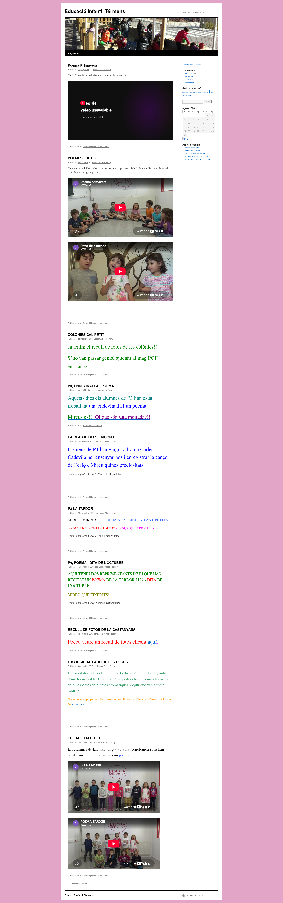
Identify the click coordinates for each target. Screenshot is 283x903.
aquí (152, 641)
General (86, 146)
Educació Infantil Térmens (95, 11)
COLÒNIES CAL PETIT (86, 334)
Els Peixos (189, 76)
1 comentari (96, 425)
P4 (183, 95)
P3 (211, 91)
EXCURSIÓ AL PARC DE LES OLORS (98, 661)
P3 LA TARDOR (80, 508)
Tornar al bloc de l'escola (191, 64)
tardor (189, 95)
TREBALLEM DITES (84, 738)
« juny (185, 138)
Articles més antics (77, 883)
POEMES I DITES (82, 158)
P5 (186, 95)
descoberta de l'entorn (190, 92)
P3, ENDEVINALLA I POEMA (91, 385)
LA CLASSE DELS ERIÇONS (91, 436)
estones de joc (203, 92)
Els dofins (189, 73)
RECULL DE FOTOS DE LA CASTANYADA (101, 629)
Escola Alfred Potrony (102, 69)
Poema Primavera (82, 65)
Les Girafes (189, 82)
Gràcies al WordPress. (195, 895)
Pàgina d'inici (74, 53)
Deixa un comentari (100, 146)
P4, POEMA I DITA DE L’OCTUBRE (95, 562)
